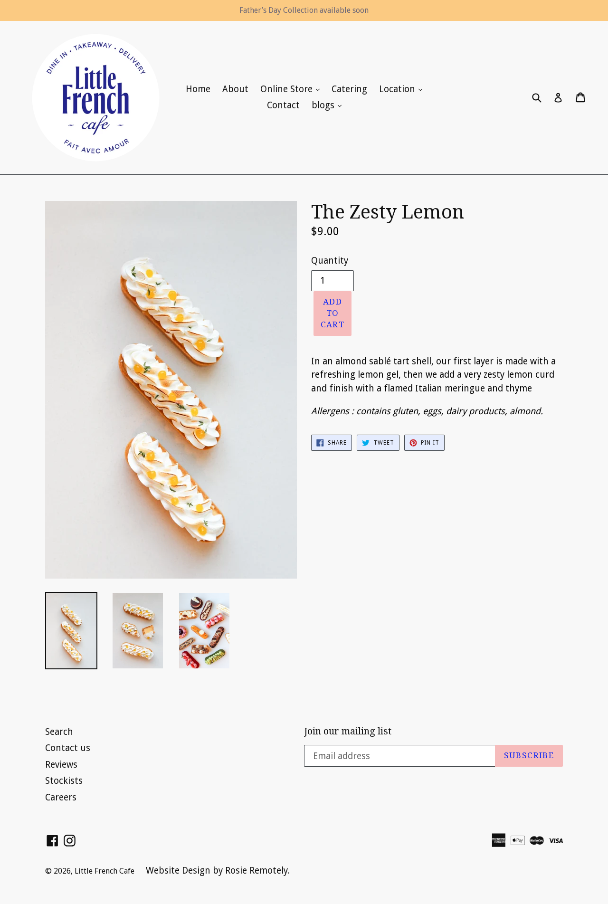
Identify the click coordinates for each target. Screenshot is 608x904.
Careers (60, 797)
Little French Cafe (105, 870)
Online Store (292, 89)
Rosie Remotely (256, 870)
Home (198, 89)
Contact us (67, 747)
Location (403, 89)
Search (59, 731)
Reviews (61, 764)
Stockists (64, 780)
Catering (349, 89)
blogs (329, 105)
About (235, 89)
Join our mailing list (347, 731)
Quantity (329, 260)
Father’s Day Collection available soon (304, 10)
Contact (283, 105)
